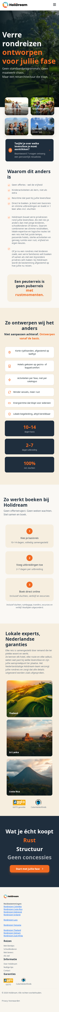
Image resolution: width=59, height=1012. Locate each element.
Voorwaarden (14, 1001)
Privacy (5, 1001)
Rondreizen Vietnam (12, 933)
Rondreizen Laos (11, 920)
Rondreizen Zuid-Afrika (13, 935)
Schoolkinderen (10, 949)
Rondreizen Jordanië (12, 914)
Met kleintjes (9, 945)
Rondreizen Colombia (13, 906)
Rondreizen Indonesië (13, 912)
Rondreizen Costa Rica (13, 909)
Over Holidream (10, 964)
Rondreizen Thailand (12, 930)
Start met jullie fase (28, 869)
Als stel (7, 956)
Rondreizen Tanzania (12, 925)
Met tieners (8, 952)
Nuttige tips (8, 967)
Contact (7, 970)
